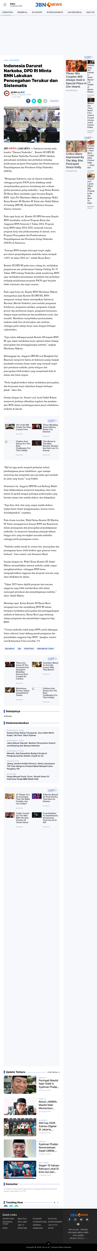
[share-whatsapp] (39, 101)
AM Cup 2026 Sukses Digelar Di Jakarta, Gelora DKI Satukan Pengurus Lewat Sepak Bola (48, 1126)
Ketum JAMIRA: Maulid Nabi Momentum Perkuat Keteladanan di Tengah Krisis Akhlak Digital (48, 1105)
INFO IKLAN (74, 1229)
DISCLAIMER (78, 1235)
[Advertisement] (48, 35)
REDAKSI (84, 1229)
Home (6, 60)
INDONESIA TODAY (7, 1223)
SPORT (51, 1228)
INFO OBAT (22, 1222)
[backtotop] (48, 1244)
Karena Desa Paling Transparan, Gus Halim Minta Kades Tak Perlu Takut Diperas (30, 734)
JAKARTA (43, 1120)
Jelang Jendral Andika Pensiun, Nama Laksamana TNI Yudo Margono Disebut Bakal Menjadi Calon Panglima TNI (31, 766)
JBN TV (21, 1225)
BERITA (43, 1077)
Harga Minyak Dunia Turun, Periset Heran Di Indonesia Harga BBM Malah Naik (28, 777)
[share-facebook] (28, 101)
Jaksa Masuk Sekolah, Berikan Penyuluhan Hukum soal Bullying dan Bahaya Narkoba (31, 744)
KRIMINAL (22, 12)
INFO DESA (91, 12)
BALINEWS (9, 649)
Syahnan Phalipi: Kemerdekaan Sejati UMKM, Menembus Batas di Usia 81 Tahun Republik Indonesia (48, 1147)
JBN (19, 649)
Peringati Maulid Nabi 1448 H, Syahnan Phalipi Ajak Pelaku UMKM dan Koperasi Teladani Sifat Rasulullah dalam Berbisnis (49, 1084)
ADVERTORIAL (75, 12)
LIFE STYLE (52, 1225)
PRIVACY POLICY (77, 1238)
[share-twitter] (34, 101)
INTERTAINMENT (55, 12)
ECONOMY (37, 12)
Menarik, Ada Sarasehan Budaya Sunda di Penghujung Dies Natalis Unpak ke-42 (27, 754)
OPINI (5, 1228)
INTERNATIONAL (40, 1222)
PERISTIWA (8, 12)
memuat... (8, 716)
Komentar (54, 101)
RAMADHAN (38, 1228)
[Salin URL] (45, 101)
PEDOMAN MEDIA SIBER (78, 1232)
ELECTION (52, 1219)
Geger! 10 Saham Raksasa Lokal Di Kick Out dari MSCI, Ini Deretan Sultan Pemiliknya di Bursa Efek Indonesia (49, 1169)
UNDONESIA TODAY (45, 649)
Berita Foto (22, 1219)
